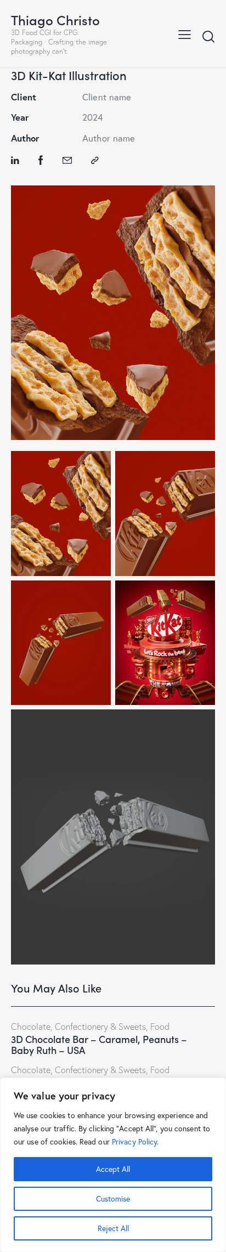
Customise (113, 1198)
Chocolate (30, 1027)
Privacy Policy (134, 1141)
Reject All (113, 1228)
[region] (113, 1165)
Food (160, 1027)
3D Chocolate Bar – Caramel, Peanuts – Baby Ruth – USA (99, 1045)
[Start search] (208, 36)
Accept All (113, 1169)
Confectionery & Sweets (100, 1027)
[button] (184, 33)
